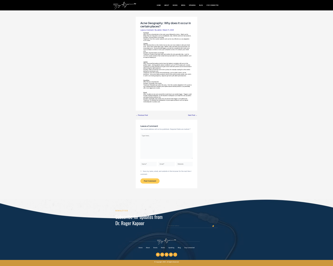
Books (175, 5)
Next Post (192, 115)
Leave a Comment (146, 30)
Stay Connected (212, 5)
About (166, 5)
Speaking (192, 5)
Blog (201, 5)
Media (183, 5)
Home (159, 5)
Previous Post (142, 115)
